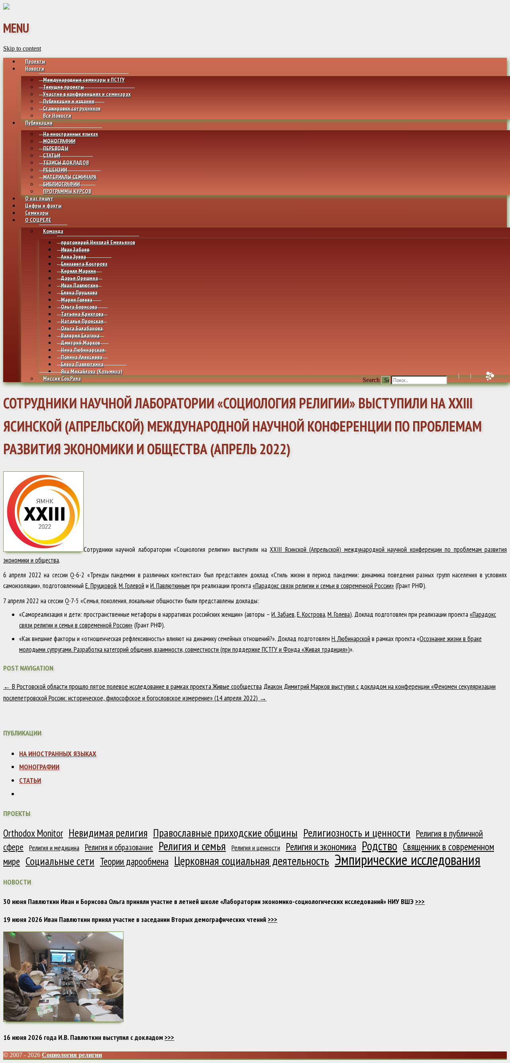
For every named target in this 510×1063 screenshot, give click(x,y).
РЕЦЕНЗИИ (55, 169)
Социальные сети (60, 861)
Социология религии (72, 1054)
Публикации (39, 122)
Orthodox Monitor (33, 833)
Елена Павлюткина (82, 364)
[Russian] (474, 376)
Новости (34, 68)
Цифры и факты (43, 205)
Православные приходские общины (225, 833)
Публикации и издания (68, 101)
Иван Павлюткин (79, 285)
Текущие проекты (63, 86)
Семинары (37, 212)
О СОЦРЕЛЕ (38, 220)
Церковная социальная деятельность (251, 860)
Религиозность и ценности (356, 833)
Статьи (30, 780)
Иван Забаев (75, 249)
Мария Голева (76, 299)
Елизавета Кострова (84, 263)
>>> (420, 901)
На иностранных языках (70, 133)
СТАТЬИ (51, 155)
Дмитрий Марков (80, 342)
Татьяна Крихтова (82, 314)
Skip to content (22, 48)
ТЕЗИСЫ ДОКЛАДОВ (66, 162)
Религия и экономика (321, 846)
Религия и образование (119, 847)
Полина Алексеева (81, 357)
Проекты (35, 61)
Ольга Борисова (79, 306)
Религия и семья (192, 845)
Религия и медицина (54, 847)
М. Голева (339, 614)
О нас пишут (39, 198)
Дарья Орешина (79, 278)
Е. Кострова (311, 614)
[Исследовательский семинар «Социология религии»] (6, 7)
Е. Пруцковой (100, 585)
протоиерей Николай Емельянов (98, 242)
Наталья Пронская (82, 321)
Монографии (39, 766)
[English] (462, 376)
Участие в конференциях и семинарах (87, 94)
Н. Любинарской (351, 638)
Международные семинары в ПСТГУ (84, 79)
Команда (53, 231)
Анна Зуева (73, 256)
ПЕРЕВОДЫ (56, 148)
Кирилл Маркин (78, 271)
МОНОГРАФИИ (59, 141)
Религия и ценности (255, 847)
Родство (379, 845)
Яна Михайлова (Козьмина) (91, 371)
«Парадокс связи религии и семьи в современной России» (323, 585)
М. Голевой (131, 585)
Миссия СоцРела (62, 378)
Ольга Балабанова (82, 328)
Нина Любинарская (83, 349)
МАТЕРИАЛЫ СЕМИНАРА (69, 176)
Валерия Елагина (80, 335)
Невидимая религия (108, 832)
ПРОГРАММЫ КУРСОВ (67, 191)
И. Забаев (282, 614)
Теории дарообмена (134, 861)
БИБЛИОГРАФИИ (61, 184)
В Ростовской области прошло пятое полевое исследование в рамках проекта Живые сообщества (132, 686)
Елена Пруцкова (79, 292)
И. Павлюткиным (170, 585)
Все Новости (57, 115)
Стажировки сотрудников (71, 108)
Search (371, 380)
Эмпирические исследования (408, 859)
